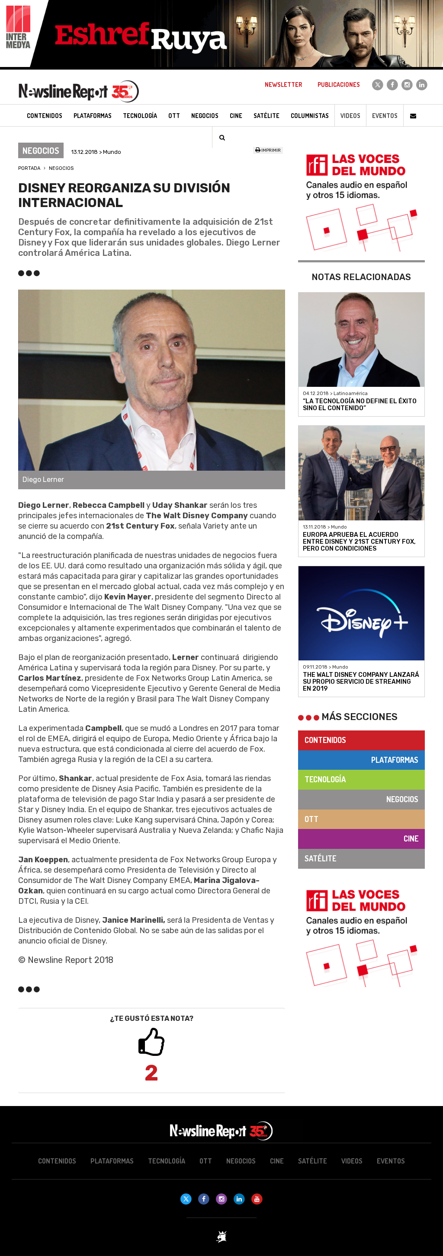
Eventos (385, 115)
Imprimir (270, 150)
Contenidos (325, 740)
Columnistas (310, 115)
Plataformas (394, 760)
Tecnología (325, 779)
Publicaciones (339, 84)
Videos (350, 115)
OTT (311, 819)
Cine (411, 838)
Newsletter (283, 84)
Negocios (61, 168)
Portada (29, 168)
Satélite (320, 858)
